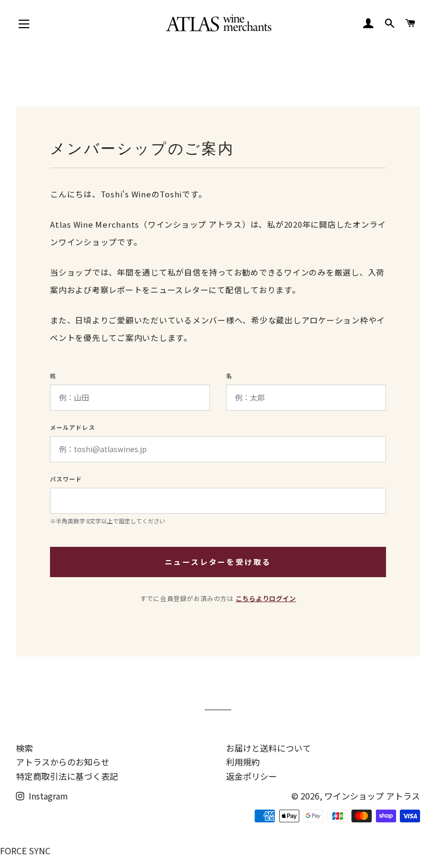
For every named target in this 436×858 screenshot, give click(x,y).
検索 (24, 748)
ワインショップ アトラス (372, 795)
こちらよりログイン (266, 598)
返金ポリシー (251, 776)
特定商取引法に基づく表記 (67, 776)
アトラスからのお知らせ (63, 761)
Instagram (47, 795)
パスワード (66, 479)
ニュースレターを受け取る (218, 561)
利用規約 (243, 761)
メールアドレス (72, 427)
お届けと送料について (268, 748)
